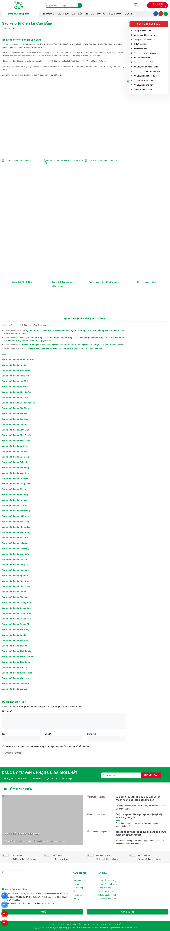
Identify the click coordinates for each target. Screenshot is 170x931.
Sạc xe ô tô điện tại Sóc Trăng (15, 629)
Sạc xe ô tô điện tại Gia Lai (14, 489)
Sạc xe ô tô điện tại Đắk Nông (15, 467)
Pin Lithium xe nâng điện (143, 80)
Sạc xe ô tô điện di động (22, 282)
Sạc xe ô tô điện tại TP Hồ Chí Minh (18, 359)
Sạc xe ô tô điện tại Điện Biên (15, 472)
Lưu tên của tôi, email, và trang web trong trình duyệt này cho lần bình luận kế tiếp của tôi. (47, 746)
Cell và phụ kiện (140, 44)
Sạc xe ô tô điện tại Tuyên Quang (17, 672)
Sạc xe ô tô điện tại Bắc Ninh (15, 424)
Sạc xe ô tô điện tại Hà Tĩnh (14, 505)
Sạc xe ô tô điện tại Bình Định (15, 429)
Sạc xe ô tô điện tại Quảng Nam (16, 608)
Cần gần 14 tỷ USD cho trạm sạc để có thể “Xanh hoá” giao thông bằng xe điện (138, 798)
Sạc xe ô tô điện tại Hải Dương (16, 510)
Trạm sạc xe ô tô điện (142, 89)
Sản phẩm (77, 13)
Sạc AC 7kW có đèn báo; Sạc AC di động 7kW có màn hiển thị (76, 330)
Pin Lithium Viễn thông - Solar (145, 66)
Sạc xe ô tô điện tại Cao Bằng (15, 456)
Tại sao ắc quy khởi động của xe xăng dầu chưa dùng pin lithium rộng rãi (141, 833)
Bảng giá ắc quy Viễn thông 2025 (22, 833)
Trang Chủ (48, 13)
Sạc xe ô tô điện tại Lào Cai (14, 559)
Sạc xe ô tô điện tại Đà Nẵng (15, 386)
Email (47, 733)
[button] (135, 5)
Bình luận (7, 711)
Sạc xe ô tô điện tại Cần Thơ (15, 451)
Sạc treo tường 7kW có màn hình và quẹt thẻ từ (29, 340)
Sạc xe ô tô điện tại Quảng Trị (15, 624)
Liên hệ (129, 13)
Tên (4, 733)
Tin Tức (90, 13)
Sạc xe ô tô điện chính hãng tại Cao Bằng (84, 318)
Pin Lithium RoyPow (141, 57)
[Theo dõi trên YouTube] (160, 13)
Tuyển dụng (78, 887)
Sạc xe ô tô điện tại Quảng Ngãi (16, 613)
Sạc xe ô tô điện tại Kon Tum (15, 537)
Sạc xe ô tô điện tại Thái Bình (15, 645)
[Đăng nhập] (165, 14)
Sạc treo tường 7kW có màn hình (73, 337)
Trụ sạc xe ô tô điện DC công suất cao (105, 282)
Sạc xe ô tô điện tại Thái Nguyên (16, 651)
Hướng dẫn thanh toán (107, 884)
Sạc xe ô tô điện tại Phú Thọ (15, 591)
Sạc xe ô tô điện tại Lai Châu (15, 543)
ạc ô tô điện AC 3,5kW (37, 330)
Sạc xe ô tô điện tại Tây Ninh (15, 640)
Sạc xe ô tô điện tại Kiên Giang (16, 532)
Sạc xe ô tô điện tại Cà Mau (14, 445)
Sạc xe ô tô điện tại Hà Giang (15, 494)
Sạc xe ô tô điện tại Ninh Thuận (16, 586)
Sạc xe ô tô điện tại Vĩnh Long (15, 678)
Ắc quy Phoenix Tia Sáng (144, 39)
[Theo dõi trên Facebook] (155, 13)
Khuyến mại (78, 894)
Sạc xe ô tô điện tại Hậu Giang (15, 521)
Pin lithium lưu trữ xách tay (144, 53)
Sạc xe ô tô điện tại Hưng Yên (15, 375)
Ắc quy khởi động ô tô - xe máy (146, 35)
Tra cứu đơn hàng (105, 891)
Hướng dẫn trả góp (106, 887)
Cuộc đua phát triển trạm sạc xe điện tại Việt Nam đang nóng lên (139, 816)
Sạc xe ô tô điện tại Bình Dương (16, 392)
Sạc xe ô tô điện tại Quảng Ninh (16, 618)
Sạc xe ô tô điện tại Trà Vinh (14, 667)
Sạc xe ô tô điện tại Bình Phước (16, 435)
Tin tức (76, 891)
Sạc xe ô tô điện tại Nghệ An (15, 575)
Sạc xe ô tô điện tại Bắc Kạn (14, 413)
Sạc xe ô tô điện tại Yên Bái (14, 688)
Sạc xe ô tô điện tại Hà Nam (14, 500)
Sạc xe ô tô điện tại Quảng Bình (16, 602)
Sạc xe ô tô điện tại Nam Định (15, 570)
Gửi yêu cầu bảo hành (107, 894)
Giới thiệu (63, 13)
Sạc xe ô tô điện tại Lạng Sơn (15, 554)
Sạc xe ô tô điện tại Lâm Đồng (15, 548)
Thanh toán (115, 13)
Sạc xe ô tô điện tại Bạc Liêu (15, 419)
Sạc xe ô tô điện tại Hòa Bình (15, 381)
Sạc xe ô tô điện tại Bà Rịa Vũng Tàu (18, 402)
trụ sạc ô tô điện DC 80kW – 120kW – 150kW (104, 344)
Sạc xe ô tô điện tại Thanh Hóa (16, 370)
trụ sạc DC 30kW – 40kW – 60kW (68, 344)
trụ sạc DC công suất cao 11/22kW (37, 344)
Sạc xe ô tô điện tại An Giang (15, 397)
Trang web (92, 733)
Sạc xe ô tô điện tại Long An (15, 564)
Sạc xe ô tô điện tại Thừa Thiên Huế (18, 656)
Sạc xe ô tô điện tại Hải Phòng (15, 516)
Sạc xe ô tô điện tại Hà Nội (14, 365)
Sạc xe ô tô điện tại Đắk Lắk (14, 462)
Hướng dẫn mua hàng (107, 880)
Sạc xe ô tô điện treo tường (63, 282)
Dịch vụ (101, 13)
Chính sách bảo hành (107, 898)
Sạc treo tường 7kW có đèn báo (42, 337)
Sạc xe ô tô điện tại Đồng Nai (15, 478)
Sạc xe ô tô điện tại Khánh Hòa (16, 527)
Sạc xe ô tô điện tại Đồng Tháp (16, 483)
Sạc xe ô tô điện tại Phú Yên (14, 597)
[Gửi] (80, 5)
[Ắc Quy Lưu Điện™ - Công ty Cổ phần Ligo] (20, 5)
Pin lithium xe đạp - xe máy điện (146, 71)
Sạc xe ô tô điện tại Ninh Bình (15, 581)
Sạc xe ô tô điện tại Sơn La (14, 635)
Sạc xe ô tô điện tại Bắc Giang (15, 408)
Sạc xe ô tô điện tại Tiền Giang (16, 662)
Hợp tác (76, 884)
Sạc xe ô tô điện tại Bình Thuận (16, 440)
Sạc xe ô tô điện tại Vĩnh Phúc (15, 683)
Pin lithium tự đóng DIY (143, 62)
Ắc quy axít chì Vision (142, 30)
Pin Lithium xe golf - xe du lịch (146, 75)
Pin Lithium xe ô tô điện (143, 84)
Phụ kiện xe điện (140, 48)
